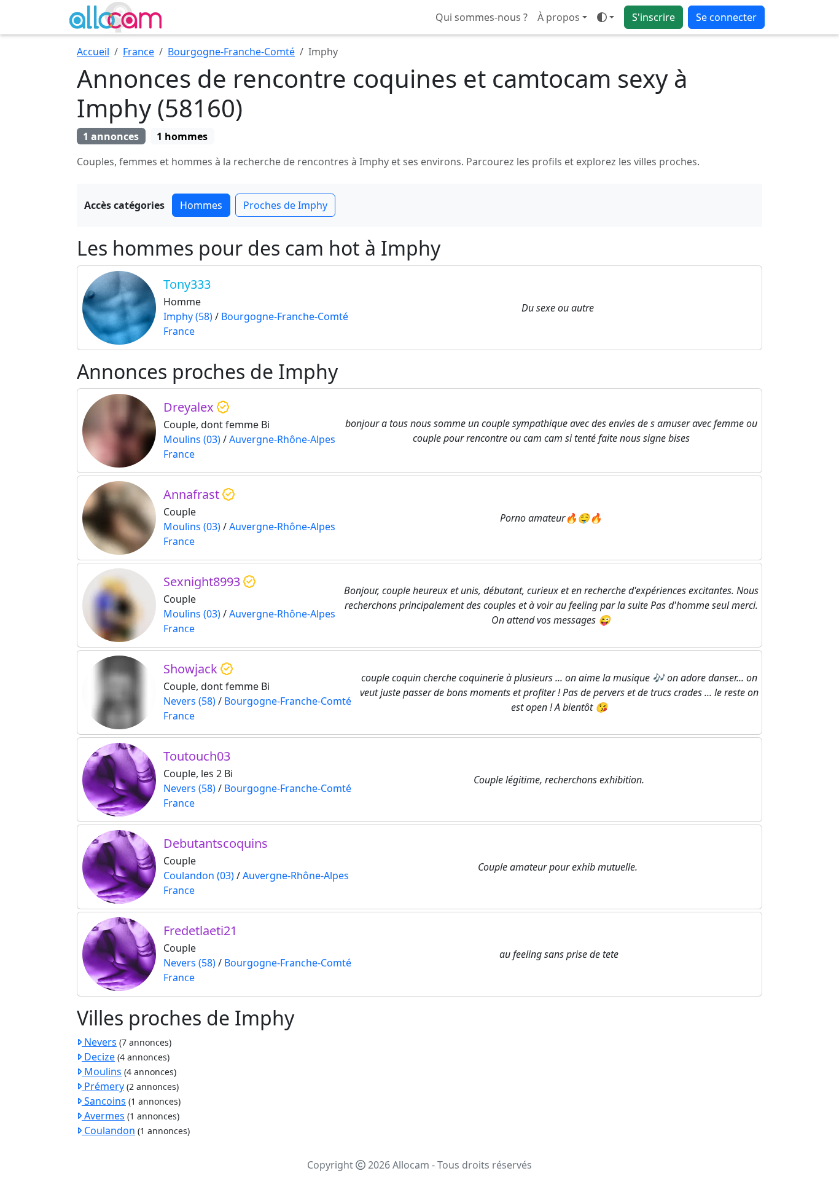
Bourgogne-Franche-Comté (231, 51)
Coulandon (108, 1130)
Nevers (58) (189, 701)
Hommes (201, 205)
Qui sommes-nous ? (481, 17)
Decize (98, 1057)
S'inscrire (653, 17)
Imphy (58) (188, 316)
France (138, 51)
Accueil (93, 51)
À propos (558, 17)
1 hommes (182, 136)
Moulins (102, 1071)
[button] (605, 17)
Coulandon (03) (198, 875)
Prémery (103, 1086)
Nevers (99, 1042)
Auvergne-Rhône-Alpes (282, 439)
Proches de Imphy (285, 205)
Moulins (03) (191, 439)
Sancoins (104, 1101)
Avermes (103, 1115)
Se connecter (726, 17)
